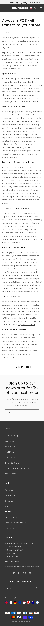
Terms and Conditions (15, 523)
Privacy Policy (11, 528)
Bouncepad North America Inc (24, 621)
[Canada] (28, 603)
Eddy (22, 118)
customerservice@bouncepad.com (22, 566)
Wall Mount (10, 452)
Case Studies (11, 517)
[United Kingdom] (6, 603)
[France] (10, 603)
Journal (8, 512)
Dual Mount (10, 457)
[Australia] (32, 603)
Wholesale (10, 506)
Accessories (10, 474)
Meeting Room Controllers (17, 468)
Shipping (9, 501)
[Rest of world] (37, 603)
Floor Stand (10, 446)
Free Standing (11, 435)
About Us (9, 490)
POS (14, 85)
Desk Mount (10, 441)
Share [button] (7, 32)
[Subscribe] (36, 412)
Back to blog (23, 366)
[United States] (24, 603)
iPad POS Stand (12, 463)
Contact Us (10, 495)
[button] (3, 8)
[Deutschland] (15, 603)
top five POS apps (26, 324)
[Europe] (19, 603)
